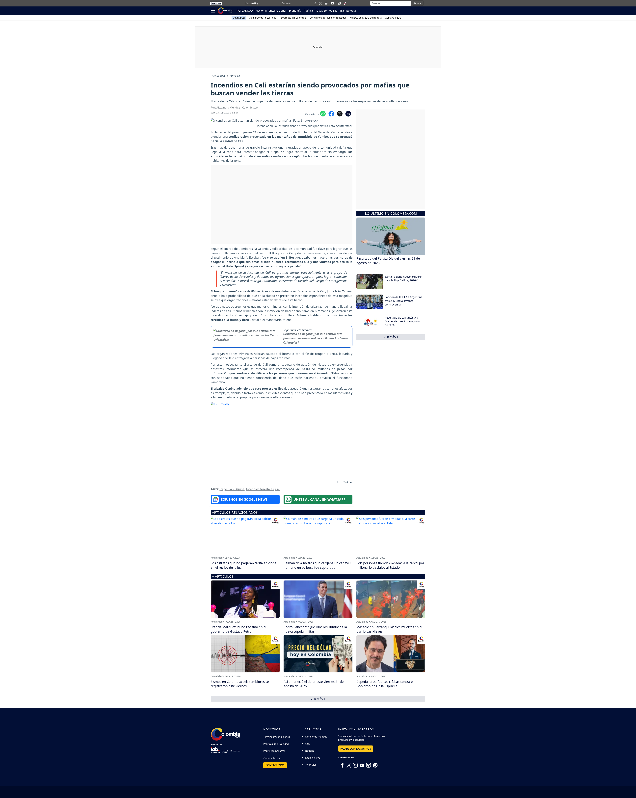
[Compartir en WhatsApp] (323, 113)
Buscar (418, 3)
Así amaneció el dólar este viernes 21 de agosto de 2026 (314, 683)
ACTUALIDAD (245, 10)
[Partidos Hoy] (339, 3)
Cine (307, 743)
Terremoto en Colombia (292, 17)
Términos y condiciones (276, 736)
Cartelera (286, 3)
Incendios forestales (260, 489)
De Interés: (239, 17)
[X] (320, 3)
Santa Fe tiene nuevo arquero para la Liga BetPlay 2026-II (403, 278)
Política (308, 10)
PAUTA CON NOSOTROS (355, 748)
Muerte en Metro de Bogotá (366, 17)
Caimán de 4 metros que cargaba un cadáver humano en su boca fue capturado (317, 565)
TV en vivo (311, 764)
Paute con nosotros (274, 750)
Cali (277, 489)
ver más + (391, 337)
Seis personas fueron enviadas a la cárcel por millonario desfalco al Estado (390, 565)
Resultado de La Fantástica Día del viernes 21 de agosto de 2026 (402, 321)
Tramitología (348, 10)
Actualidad (218, 76)
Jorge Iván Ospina (232, 489)
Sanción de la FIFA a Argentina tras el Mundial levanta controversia (403, 300)
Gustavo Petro (393, 17)
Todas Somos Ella (326, 10)
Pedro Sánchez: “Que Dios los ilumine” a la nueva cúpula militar (315, 629)
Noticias (216, 3)
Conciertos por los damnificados (328, 17)
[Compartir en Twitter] (340, 113)
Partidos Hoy (251, 3)
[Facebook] (315, 3)
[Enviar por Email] (348, 113)
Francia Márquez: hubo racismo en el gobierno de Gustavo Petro (238, 629)
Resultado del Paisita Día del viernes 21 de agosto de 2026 (388, 260)
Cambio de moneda (316, 736)
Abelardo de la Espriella (262, 17)
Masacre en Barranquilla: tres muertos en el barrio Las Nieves (389, 629)
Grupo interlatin (272, 758)
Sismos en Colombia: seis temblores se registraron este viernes (240, 683)
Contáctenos (275, 765)
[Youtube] (332, 3)
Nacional (261, 10)
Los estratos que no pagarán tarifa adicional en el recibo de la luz (244, 565)
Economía (295, 10)
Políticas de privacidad (276, 743)
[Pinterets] (375, 764)
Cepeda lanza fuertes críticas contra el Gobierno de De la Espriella (385, 683)
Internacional (277, 10)
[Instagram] (326, 3)
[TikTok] (344, 3)
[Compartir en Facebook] (331, 113)
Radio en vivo (312, 757)
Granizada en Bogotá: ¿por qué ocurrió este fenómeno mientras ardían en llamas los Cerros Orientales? (315, 338)
